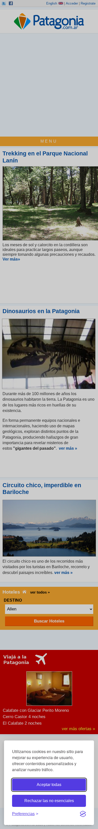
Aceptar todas (49, 784)
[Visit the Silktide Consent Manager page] (83, 814)
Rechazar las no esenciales (49, 801)
